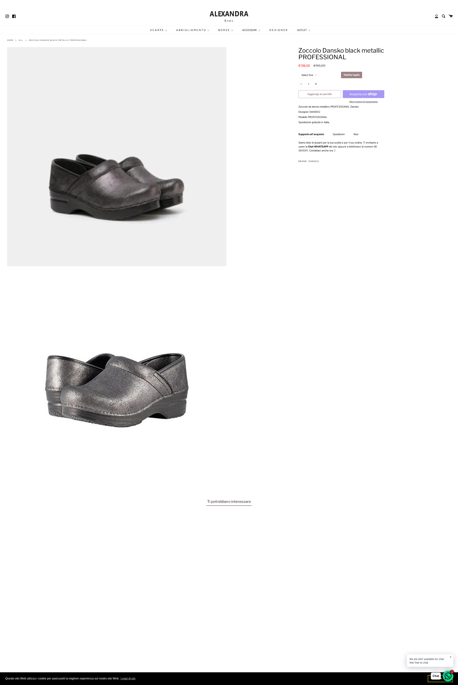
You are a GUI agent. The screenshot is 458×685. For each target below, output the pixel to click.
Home (10, 40)
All (21, 40)
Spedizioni (339, 134)
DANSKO (314, 161)
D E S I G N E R (278, 30)
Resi (356, 134)
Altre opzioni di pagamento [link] (363, 101)
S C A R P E (157, 30)
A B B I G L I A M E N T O (191, 30)
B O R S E (224, 30)
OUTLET (302, 30)
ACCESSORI (249, 30)
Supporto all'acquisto (311, 134)
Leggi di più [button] (128, 678)
